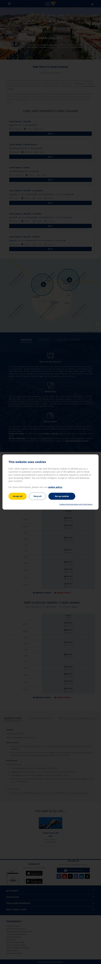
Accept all (17, 496)
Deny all (38, 496)
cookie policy (55, 487)
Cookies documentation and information (76, 504)
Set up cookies (62, 496)
